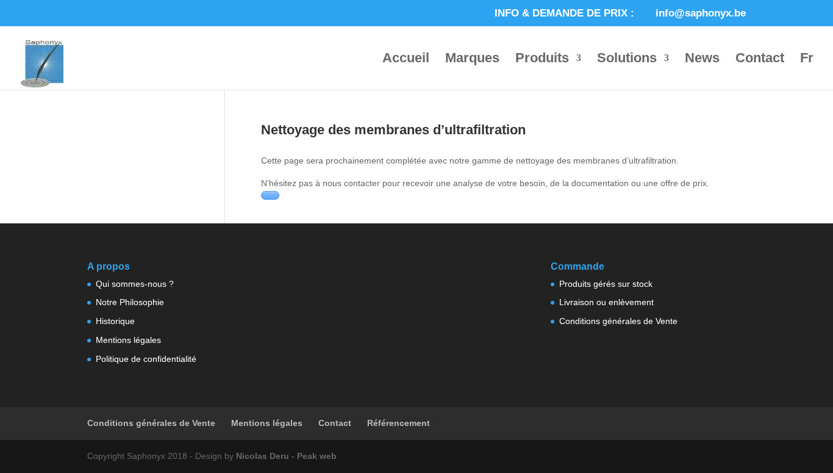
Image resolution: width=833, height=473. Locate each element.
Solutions (627, 59)
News (702, 59)
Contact (759, 59)
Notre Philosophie (130, 302)
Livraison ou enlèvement (606, 302)
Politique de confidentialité (146, 359)
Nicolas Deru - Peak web (286, 456)
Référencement (398, 423)
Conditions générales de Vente (618, 321)
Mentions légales (128, 340)
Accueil (405, 59)
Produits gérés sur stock (605, 284)
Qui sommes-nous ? (135, 284)
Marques (472, 59)
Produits (542, 59)
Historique (115, 321)
